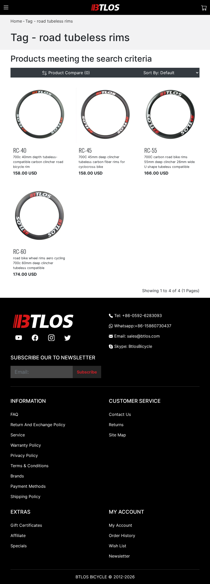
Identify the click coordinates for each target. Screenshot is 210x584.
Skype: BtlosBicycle (132, 346)
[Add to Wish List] (35, 138)
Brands (17, 475)
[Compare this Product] (47, 138)
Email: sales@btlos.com (136, 336)
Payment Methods (28, 486)
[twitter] (67, 337)
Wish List (117, 545)
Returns (116, 424)
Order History (122, 535)
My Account (120, 525)
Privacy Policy (24, 455)
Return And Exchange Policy (37, 424)
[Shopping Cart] (204, 7)
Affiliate (18, 535)
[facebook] (35, 337)
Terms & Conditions (29, 465)
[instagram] (51, 337)
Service (17, 434)
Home (16, 21)
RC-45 (85, 150)
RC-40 (19, 150)
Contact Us (120, 414)
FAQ (14, 414)
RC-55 (150, 150)
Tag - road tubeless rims (49, 21)
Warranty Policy (25, 445)
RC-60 (19, 251)
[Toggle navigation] (6, 7)
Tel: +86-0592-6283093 (137, 315)
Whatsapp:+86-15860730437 (142, 325)
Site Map (117, 434)
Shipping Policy (25, 496)
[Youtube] (18, 337)
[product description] (58, 138)
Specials (18, 545)
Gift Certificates (26, 525)
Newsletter (119, 556)
